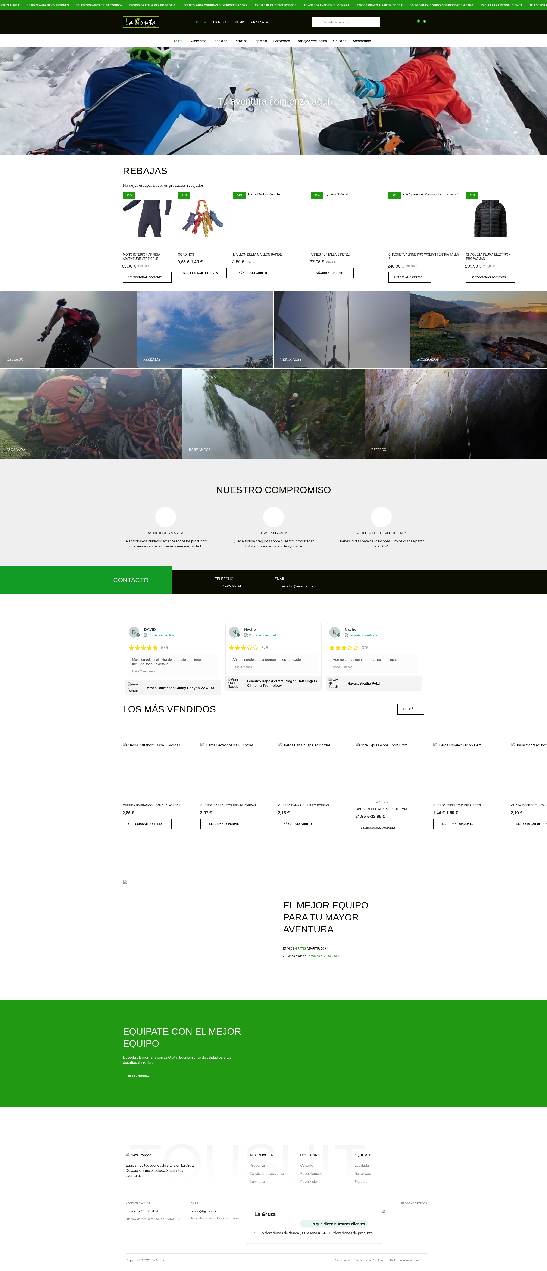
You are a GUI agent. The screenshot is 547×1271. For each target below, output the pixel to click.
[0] (422, 22)
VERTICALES (290, 359)
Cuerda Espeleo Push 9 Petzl (457, 805)
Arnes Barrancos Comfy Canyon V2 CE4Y (181, 688)
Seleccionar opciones (145, 277)
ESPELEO (378, 449)
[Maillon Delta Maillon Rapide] (268, 218)
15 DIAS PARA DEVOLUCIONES (28, 5)
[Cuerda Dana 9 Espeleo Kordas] (313, 769)
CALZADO (15, 359)
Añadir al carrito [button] (252, 273)
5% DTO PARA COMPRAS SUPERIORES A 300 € (196, 5)
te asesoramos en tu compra (79, 5)
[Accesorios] (478, 329)
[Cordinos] (202, 218)
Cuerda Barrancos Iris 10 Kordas (228, 805)
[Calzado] (68, 329)
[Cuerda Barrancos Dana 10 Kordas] (158, 769)
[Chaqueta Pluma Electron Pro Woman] (490, 218)
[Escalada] (91, 414)
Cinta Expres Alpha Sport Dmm (381, 809)
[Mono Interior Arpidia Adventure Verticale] (147, 218)
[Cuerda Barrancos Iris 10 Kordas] (236, 769)
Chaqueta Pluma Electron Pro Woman (488, 256)
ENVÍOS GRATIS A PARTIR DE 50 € (132, 5)
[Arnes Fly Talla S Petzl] (346, 218)
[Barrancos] (273, 414)
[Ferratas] (205, 329)
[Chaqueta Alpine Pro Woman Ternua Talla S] (424, 218)
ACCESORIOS (428, 359)
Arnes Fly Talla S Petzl (330, 254)
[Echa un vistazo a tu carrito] (416, 22)
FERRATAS (152, 359)
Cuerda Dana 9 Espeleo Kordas (303, 805)
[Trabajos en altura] (342, 329)
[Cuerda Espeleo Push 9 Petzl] (468, 769)
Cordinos (186, 254)
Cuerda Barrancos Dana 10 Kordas (151, 805)
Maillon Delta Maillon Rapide (257, 254)
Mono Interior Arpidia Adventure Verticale (141, 256)
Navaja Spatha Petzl (363, 683)
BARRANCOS (199, 449)
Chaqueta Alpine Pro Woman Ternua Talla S (423, 256)
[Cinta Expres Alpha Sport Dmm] (391, 769)
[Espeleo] (456, 414)
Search (317, 22)
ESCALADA (16, 449)
